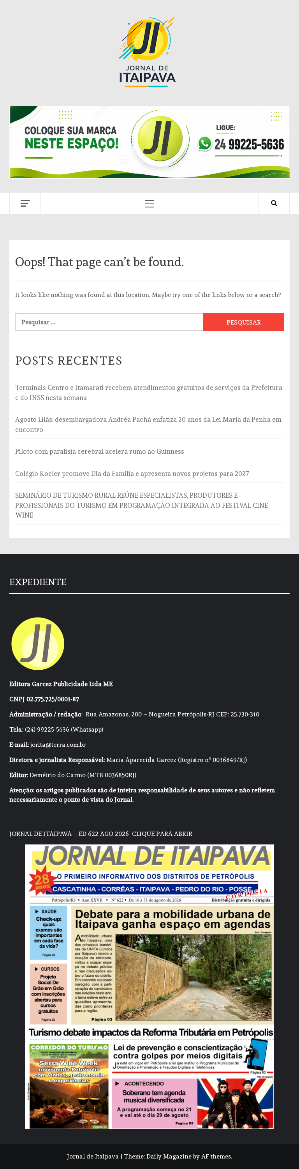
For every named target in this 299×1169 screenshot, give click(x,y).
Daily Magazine (169, 1156)
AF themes (216, 1156)
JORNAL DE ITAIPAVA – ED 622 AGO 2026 (69, 833)
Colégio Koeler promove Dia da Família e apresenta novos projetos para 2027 (132, 473)
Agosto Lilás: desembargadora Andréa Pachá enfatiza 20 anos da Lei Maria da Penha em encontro (148, 425)
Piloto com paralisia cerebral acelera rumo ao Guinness (99, 451)
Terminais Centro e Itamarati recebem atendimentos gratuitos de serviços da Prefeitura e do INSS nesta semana (148, 393)
